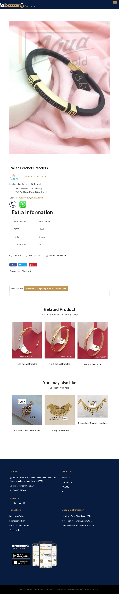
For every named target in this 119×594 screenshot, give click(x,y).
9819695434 (24, 197)
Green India (14, 530)
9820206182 (37, 197)
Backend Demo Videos (19, 525)
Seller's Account (27, 6)
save (34, 265)
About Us (66, 477)
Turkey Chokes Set (59, 430)
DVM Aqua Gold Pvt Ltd (36, 176)
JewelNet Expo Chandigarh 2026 (76, 516)
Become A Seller (16, 516)
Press (64, 491)
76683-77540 (19, 490)
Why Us (65, 487)
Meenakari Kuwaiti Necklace (92, 422)
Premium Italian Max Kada (26, 430)
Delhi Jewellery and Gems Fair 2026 (78, 525)
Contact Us (67, 482)
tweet (23, 265)
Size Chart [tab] (61, 288)
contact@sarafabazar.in (23, 485)
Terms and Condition (43, 589)
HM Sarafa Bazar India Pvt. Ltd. (85, 589)
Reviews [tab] (30, 288)
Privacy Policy (26, 589)
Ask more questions (58, 255)
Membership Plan (17, 520)
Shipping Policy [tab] (45, 288)
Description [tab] (17, 288)
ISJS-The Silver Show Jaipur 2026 (77, 520)
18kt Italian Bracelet (26, 363)
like (14, 265)
